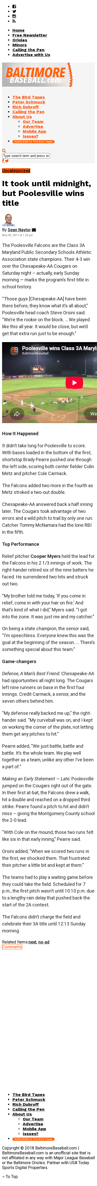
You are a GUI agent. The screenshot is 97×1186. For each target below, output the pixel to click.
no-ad (43, 942)
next (32, 942)
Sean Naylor (19, 229)
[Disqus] (48, 1013)
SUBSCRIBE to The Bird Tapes (33, 141)
